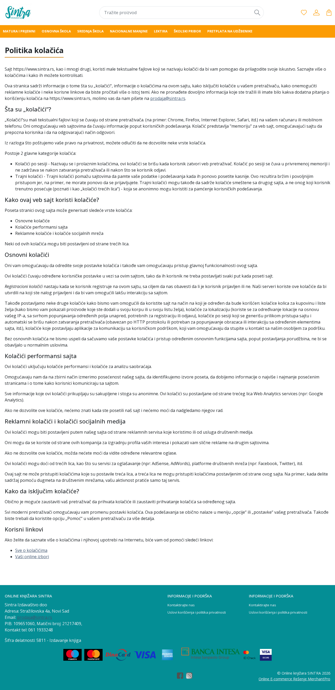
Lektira (161, 31)
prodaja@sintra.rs (167, 98)
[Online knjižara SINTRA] (32, 12)
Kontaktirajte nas (181, 605)
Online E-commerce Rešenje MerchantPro (294, 678)
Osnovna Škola (56, 31)
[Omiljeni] (304, 12)
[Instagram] (190, 676)
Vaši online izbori (32, 556)
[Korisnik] (316, 12)
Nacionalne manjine (129, 31)
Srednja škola (90, 31)
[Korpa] (329, 12)
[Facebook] (181, 676)
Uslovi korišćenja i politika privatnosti (197, 612)
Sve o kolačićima (31, 550)
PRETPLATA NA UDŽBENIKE (229, 31)
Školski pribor (187, 31)
